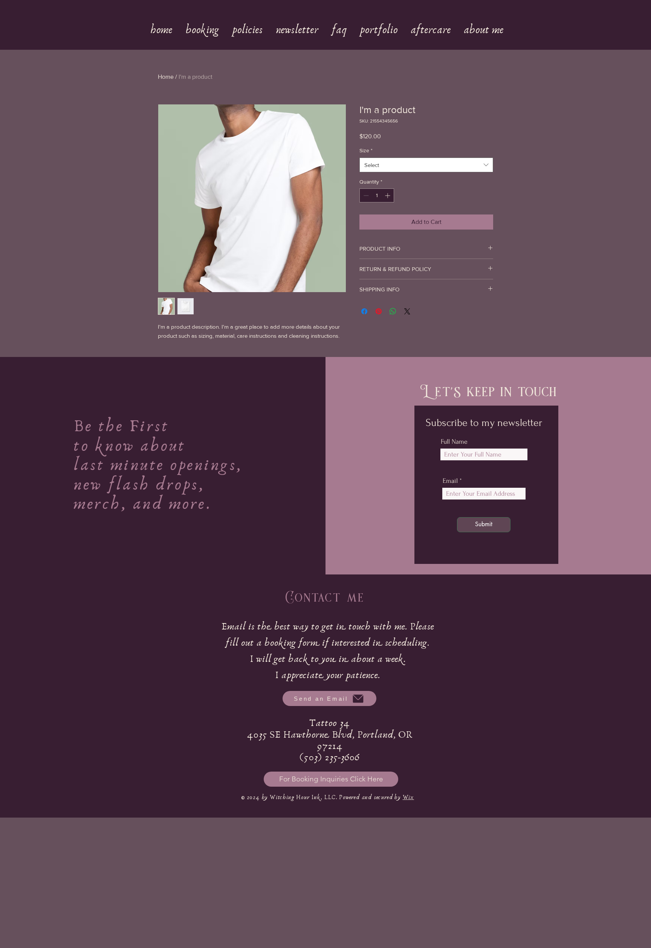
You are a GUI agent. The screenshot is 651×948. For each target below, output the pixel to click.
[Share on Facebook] (364, 311)
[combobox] (426, 165)
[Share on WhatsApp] (392, 311)
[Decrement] (365, 195)
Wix (408, 797)
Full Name (454, 441)
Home (166, 77)
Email (450, 481)
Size (366, 150)
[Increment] (388, 195)
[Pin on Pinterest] (378, 311)
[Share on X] (407, 311)
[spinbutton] (377, 195)
